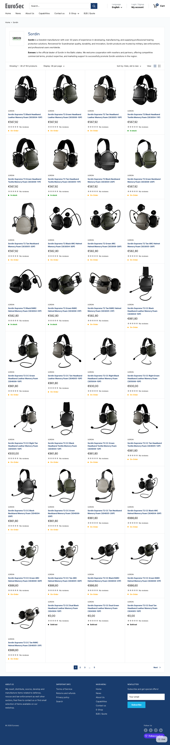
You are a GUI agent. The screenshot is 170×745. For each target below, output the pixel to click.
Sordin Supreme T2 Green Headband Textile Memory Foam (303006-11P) (24, 180)
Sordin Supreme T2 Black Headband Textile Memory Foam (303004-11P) (144, 115)
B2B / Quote (89, 13)
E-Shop (72, 13)
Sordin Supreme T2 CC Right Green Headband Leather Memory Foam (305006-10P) (144, 378)
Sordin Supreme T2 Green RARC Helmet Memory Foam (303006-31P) (64, 309)
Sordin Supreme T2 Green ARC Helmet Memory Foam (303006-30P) (105, 245)
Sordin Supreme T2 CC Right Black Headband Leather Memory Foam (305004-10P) (103, 378)
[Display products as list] (159, 66)
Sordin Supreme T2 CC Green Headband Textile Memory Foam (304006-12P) (102, 446)
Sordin (15, 22)
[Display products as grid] (155, 66)
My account (137, 7)
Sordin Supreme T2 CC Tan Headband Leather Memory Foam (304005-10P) (65, 377)
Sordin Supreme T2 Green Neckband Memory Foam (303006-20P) (144, 180)
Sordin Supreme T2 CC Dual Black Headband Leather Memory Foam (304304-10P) (63, 608)
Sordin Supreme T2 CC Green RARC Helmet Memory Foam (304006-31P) (144, 579)
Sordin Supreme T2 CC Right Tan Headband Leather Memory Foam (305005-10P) (23, 446)
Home (8, 13)
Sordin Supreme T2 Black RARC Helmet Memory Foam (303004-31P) (25, 309)
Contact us (59, 13)
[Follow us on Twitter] (151, 730)
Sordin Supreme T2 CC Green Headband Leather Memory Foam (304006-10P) (23, 378)
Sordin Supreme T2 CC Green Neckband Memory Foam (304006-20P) (64, 513)
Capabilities (44, 13)
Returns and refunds (65, 693)
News (18, 13)
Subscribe (136, 704)
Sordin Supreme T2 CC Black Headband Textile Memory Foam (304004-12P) (62, 446)
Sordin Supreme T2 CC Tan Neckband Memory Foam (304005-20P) (105, 512)
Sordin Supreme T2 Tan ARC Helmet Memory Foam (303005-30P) (144, 245)
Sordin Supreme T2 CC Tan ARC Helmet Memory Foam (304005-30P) (65, 579)
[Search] (94, 6)
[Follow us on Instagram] (156, 730)
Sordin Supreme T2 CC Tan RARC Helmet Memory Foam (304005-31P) (25, 644)
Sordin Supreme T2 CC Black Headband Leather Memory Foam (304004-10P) (142, 311)
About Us (30, 13)
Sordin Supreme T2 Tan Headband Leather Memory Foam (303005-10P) (105, 115)
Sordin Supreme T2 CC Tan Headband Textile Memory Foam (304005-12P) (145, 444)
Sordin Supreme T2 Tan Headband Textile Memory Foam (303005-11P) (64, 180)
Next (156, 667)
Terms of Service (64, 689)
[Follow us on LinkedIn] (161, 730)
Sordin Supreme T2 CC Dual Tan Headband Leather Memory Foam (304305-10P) (142, 608)
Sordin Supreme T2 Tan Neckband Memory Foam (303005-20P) (23, 245)
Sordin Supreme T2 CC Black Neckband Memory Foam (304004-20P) (24, 513)
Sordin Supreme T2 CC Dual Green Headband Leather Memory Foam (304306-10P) (103, 608)
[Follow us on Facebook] (146, 730)
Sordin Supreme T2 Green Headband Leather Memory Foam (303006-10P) (65, 115)
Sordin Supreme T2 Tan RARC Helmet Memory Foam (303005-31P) (104, 309)
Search (59, 701)
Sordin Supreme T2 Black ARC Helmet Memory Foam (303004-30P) (65, 245)
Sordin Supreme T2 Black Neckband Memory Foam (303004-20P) (104, 180)
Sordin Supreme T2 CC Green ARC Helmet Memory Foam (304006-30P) (25, 579)
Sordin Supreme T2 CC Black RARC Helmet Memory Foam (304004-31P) (104, 579)
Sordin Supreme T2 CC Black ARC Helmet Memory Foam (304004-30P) (144, 512)
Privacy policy (62, 697)
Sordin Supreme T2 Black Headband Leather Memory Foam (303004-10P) (25, 115)
